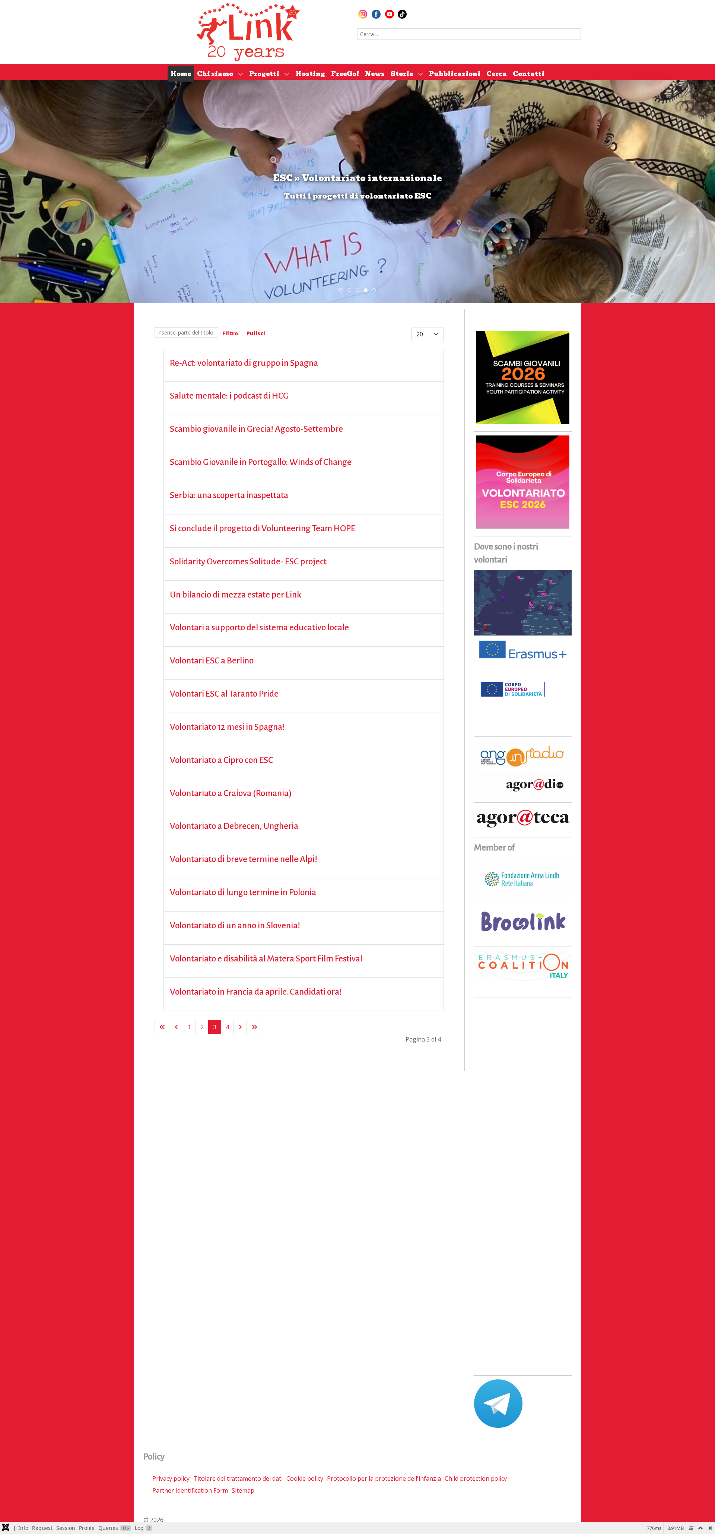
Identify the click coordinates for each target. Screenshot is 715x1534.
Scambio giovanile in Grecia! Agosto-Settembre (256, 429)
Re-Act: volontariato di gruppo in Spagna (244, 363)
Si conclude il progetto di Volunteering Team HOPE (262, 528)
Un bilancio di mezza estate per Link (236, 594)
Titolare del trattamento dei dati (238, 1478)
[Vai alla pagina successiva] (240, 1027)
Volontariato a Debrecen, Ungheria (234, 826)
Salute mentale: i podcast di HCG (229, 395)
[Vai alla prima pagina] (162, 1027)
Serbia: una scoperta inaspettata (229, 495)
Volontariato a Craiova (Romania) (231, 793)
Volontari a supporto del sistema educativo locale (259, 627)
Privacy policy (171, 1478)
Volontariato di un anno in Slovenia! (235, 925)
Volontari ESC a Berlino (212, 660)
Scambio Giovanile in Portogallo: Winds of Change (261, 462)
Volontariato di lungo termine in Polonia (243, 892)
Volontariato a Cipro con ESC (221, 760)
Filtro (230, 333)
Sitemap (243, 1490)
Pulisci (256, 333)
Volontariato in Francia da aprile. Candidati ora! (256, 991)
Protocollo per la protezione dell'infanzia (384, 1478)
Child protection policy (476, 1478)
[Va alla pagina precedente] (176, 1027)
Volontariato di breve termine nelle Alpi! (243, 859)
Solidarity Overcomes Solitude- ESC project (248, 561)
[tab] (341, 290)
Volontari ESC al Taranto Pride (224, 693)
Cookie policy (304, 1478)
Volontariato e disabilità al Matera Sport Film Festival (266, 958)
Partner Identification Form (190, 1490)
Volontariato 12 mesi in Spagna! (227, 727)
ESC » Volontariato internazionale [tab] (367, 290)
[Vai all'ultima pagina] (254, 1027)
